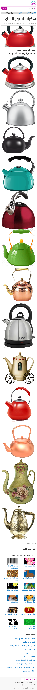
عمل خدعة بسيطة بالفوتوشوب (26, 663)
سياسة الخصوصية (19, 682)
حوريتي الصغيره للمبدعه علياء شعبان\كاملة (22, 645)
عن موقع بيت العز (31, 682)
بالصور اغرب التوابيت (29, 642)
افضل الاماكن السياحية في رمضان (25, 638)
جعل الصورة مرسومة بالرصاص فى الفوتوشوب (21, 667)
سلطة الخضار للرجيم (29, 671)
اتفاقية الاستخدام (31, 685)
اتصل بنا (22, 685)
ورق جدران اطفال (30, 649)
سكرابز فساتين (30, 653)
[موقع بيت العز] (32, 3)
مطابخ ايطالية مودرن (29, 656)
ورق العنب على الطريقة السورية (25, 660)
